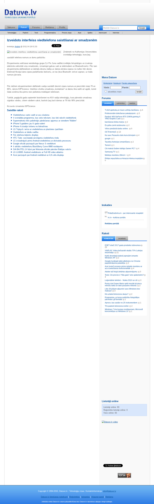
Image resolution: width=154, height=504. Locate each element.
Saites (132, 103)
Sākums (11, 27)
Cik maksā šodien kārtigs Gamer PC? (120, 148)
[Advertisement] (124, 183)
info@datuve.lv (109, 491)
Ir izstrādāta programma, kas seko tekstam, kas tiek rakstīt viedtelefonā (44, 118)
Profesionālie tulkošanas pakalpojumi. (120, 113)
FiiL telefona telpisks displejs (25, 135)
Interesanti (102, 33)
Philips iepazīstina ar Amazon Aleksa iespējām (124, 158)
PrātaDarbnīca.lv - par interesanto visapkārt (125, 213)
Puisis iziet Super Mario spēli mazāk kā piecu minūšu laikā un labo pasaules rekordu (123, 285)
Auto (79, 33)
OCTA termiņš (110, 132)
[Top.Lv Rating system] (124, 477)
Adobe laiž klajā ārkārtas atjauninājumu (121, 272)
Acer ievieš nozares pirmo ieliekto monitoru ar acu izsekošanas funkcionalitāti (123, 267)
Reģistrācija (107, 83)
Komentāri (108, 238)
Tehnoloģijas (11, 33)
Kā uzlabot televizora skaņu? (116, 294)
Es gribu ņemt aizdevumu (115, 125)
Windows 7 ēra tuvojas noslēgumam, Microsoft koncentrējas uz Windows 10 (124, 310)
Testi (36, 33)
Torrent (108, 145)
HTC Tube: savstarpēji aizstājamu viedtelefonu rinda (36, 138)
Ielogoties (85, 497)
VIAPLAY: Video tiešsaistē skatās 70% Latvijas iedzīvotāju (124, 252)
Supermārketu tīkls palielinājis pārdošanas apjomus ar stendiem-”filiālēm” (45, 121)
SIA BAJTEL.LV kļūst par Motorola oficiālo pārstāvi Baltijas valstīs (42, 149)
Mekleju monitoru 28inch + (115, 155)
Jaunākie (108, 103)
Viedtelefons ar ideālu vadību (25, 132)
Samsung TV (110, 152)
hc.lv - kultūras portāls (116, 217)
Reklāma (49, 27)
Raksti (24, 27)
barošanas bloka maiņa (114, 122)
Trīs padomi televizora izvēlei (117, 306)
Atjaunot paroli (97, 497)
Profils (62, 27)
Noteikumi (117, 83)
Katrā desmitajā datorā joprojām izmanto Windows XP (121, 257)
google (108, 138)
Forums (36, 27)
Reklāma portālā (112, 224)
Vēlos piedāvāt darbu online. (116, 129)
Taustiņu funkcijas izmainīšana (117, 142)
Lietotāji (121, 103)
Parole (125, 87)
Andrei (17, 47)
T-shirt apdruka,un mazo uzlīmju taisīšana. (122, 110)
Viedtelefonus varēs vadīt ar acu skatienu (31, 115)
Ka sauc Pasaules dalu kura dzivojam (120, 135)
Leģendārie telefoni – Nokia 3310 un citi (121, 280)
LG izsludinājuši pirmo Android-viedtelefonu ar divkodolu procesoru (42, 141)
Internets (116, 33)
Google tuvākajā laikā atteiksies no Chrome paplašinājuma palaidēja (122, 262)
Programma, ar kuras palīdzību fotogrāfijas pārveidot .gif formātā (122, 298)
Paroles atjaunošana (129, 83)
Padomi (25, 33)
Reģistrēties (74, 497)
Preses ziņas (67, 33)
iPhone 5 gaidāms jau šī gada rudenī (29, 123)
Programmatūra (50, 33)
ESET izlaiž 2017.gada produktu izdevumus (122, 245)
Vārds (106, 87)
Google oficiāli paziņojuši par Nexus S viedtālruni (34, 143)
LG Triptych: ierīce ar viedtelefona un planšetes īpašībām (38, 129)
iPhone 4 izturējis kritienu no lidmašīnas (30, 126)
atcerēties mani (114, 92)
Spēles (90, 33)
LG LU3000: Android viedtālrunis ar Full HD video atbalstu (38, 152)
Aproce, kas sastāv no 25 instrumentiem (121, 303)
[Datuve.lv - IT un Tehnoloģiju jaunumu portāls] (20, 14)
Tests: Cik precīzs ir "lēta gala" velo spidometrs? (124, 275)
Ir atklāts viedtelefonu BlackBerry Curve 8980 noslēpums (38, 146)
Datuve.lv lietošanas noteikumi (54, 497)
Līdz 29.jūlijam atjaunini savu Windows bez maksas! (122, 290)
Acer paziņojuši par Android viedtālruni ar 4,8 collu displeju (38, 155)
